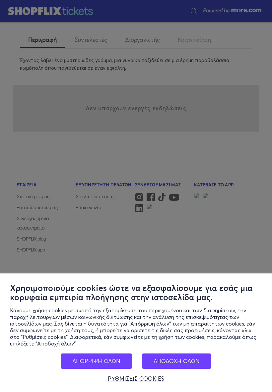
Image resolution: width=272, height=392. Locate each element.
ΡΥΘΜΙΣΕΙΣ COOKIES (136, 378)
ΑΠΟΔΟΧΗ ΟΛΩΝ (177, 360)
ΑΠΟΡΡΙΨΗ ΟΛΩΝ (96, 360)
